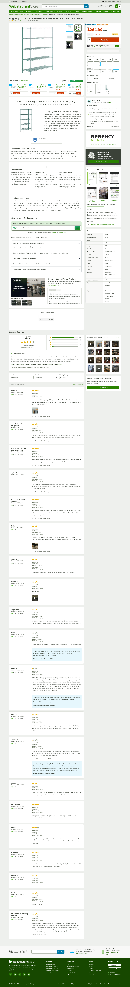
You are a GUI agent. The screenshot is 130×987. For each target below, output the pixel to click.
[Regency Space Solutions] (103, 138)
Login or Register (103, 387)
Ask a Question (77, 81)
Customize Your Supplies (52, 970)
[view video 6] (99, 352)
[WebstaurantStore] (23, 961)
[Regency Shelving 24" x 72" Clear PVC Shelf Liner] (38, 89)
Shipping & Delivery (115, 974)
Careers (91, 968)
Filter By (37, 375)
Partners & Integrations (52, 975)
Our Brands (92, 966)
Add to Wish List (103, 51)
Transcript (52, 290)
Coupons (69, 970)
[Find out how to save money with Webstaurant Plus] (10, 85)
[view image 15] (107, 368)
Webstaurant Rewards (52, 966)
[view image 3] (107, 344)
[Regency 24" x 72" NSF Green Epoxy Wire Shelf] (58, 89)
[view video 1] (91, 344)
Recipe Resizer (50, 972)
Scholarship (92, 972)
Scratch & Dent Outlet (73, 966)
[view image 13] (91, 368)
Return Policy (92, 977)
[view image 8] (115, 352)
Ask (77, 228)
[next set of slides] (82, 89)
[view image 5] (91, 352)
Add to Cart (16, 93)
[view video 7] (107, 352)
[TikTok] (24, 974)
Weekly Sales (70, 968)
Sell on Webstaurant (94, 975)
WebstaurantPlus (50, 964)
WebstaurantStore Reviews (74, 975)
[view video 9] (91, 360)
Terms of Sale (61, 984)
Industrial (105, 11)
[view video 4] (115, 344)
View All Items (24, 80)
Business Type (115, 11)
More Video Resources (53, 285)
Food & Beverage (50, 11)
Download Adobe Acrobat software (95, 206)
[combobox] (63, 6)
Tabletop (59, 11)
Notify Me (80, 93)
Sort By (13, 375)
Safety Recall (70, 977)
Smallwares (39, 11)
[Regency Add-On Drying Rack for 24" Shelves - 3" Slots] (77, 89)
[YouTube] (15, 974)
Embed (58, 290)
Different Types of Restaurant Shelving (104, 224)
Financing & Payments (95, 970)
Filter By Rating (63, 375)
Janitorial (98, 11)
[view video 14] (99, 368)
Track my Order (114, 968)
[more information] (110, 102)
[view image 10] (99, 360)
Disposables (68, 11)
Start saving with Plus (82, 953)
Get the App (25, 1)
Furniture (76, 11)
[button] (69, 28)
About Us (91, 964)
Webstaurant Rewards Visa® (100, 46)
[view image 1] (35, 410)
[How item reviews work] (34, 348)
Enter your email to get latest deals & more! (18, 952)
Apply (117, 46)
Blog (68, 964)
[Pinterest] (29, 974)
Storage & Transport (87, 11)
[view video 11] (107, 360)
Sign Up (60, 952)
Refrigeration (29, 11)
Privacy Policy (62, 232)
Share (66, 80)
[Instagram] (10, 974)
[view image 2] (99, 344)
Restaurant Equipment (17, 11)
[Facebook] (19, 974)
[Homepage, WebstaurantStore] (24, 6)
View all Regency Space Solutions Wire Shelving (103, 144)
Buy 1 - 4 (89, 27)
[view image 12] (115, 360)
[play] (28, 287)
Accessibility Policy (89, 984)
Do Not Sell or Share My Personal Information (108, 984)
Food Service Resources (73, 972)
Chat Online (113, 972)
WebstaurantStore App (52, 968)
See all (117, 337)
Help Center (14, 1)
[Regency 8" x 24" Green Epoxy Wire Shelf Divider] (19, 89)
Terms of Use (54, 232)
